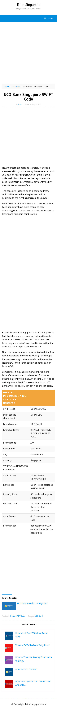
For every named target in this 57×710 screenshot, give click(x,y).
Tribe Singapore (28, 4)
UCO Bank (39, 616)
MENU (50, 18)
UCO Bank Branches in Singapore (32, 603)
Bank (12, 616)
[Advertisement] (28, 53)
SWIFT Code (20, 616)
